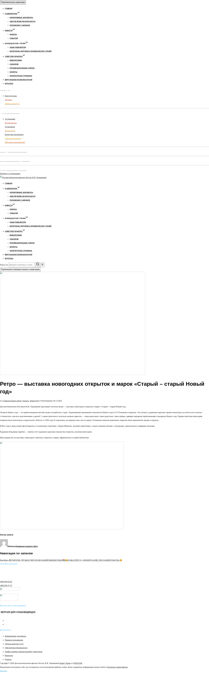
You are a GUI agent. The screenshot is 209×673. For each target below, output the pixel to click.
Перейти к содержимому (10, 174)
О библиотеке (11, 14)
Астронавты (10, 127)
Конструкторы (11, 96)
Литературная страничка (21, 76)
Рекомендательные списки (22, 68)
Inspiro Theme (65, 663)
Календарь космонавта (14, 134)
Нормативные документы (21, 18)
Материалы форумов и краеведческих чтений (30, 51)
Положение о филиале (20, 25)
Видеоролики (16, 60)
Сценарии (14, 64)
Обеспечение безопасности (22, 21)
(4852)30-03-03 (6, 582)
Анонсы (13, 34)
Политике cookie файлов (117, 667)
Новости (9, 30)
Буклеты (13, 72)
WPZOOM (77, 663)
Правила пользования (14, 640)
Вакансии (9, 655)
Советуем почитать (13, 56)
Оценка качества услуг (14, 644)
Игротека (9, 84)
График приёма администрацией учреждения (23, 652)
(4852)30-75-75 (6, 585)
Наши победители (18, 47)
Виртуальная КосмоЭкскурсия (18, 80)
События (14, 38)
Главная (8, 8)
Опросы (8, 659)
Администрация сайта (11, 401)
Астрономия (10, 119)
